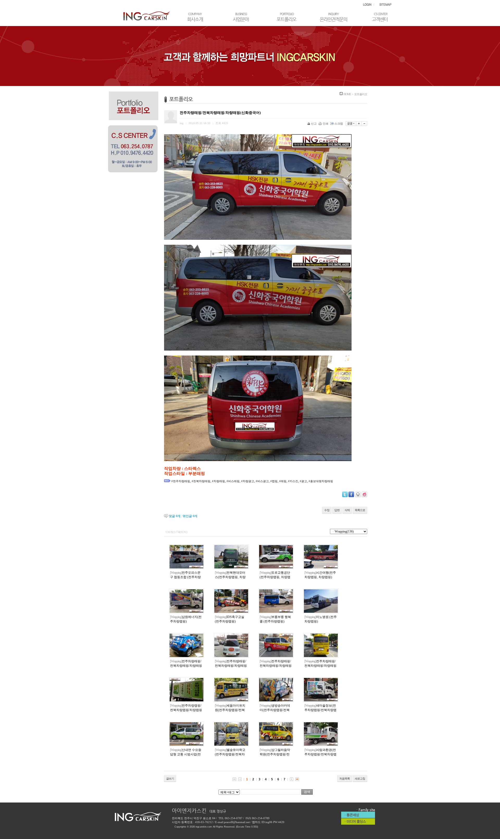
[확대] (359, 123)
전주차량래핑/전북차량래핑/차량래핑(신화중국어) (276, 665)
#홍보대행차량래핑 (321, 481)
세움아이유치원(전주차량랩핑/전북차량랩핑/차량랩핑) (230, 710)
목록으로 (360, 510)
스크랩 (338, 123)
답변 (337, 510)
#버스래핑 (233, 481)
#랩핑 (274, 481)
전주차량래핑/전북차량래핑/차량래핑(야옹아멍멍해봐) (186, 665)
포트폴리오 (360, 94)
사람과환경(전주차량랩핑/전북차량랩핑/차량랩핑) (320, 754)
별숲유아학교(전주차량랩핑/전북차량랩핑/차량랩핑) (230, 754)
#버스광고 (262, 481)
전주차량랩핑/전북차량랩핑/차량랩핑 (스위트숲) (186, 710)
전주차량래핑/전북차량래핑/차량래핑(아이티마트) (231, 665)
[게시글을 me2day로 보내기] (358, 494)
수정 (326, 510)
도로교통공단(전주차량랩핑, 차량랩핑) (275, 577)
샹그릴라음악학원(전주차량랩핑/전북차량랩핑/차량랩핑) (275, 754)
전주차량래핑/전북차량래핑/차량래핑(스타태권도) (320, 665)
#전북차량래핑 (201, 481)
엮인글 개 (190, 516)
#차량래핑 (218, 481)
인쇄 (325, 123)
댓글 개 (174, 516)
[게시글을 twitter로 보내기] (345, 494)
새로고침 (360, 778)
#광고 (303, 481)
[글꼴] (351, 123)
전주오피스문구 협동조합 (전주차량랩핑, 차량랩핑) (185, 577)
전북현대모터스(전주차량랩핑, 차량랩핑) (230, 577)
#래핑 (282, 481)
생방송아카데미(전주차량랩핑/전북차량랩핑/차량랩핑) (275, 710)
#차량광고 (247, 481)
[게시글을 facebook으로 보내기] (351, 494)
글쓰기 (170, 778)
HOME (347, 94)
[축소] (364, 123)
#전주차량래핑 (180, 481)
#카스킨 (293, 481)
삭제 (347, 510)
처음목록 (344, 778)
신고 (314, 123)
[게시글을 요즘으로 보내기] (364, 494)
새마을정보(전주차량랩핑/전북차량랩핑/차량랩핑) (320, 710)
